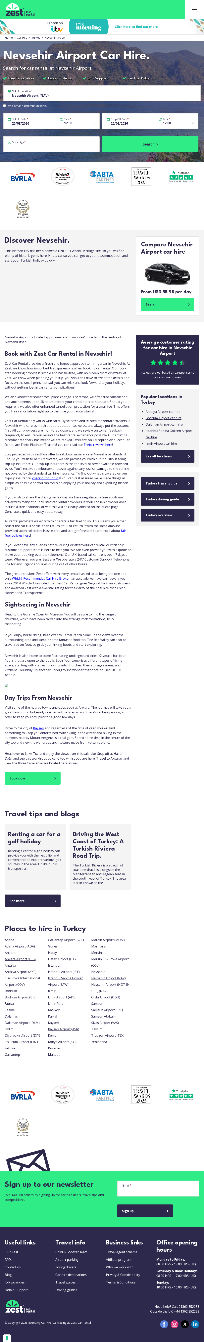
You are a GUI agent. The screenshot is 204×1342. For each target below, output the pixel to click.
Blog (8, 1275)
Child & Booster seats (71, 1252)
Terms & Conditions (121, 1282)
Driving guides (66, 1290)
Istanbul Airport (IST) (64, 972)
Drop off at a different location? (27, 106)
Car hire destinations (71, 1275)
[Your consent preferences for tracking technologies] (7, 1338)
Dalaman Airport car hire (164, 424)
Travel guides (65, 1282)
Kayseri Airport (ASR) (63, 1029)
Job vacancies (15, 1282)
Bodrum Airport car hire (163, 418)
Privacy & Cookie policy (123, 1275)
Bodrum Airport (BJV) (20, 997)
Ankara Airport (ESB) (20, 959)
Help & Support (16, 1290)
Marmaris (98, 946)
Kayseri (38, 728)
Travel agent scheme (121, 1252)
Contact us (13, 1267)
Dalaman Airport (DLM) (22, 1023)
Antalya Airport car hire (163, 411)
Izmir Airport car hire (161, 443)
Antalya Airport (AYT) (20, 972)
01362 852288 (189, 1306)
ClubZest (11, 1252)
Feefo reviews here (98, 444)
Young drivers (65, 1267)
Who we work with (119, 1267)
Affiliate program (118, 1259)
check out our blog (46, 478)
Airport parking (67, 1259)
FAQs (8, 1259)
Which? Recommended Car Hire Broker (41, 578)
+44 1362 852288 (186, 1311)
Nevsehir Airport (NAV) (108, 978)
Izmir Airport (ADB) (62, 997)
